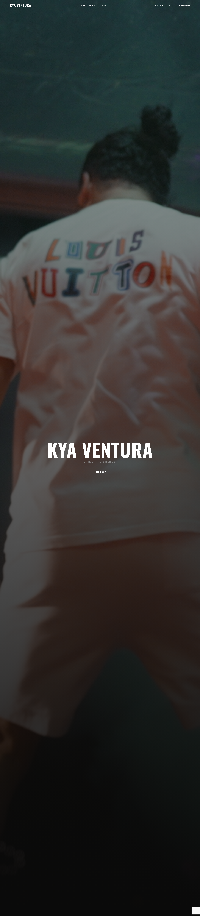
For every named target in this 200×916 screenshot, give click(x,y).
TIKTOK (171, 5)
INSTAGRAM (184, 5)
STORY (102, 5)
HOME (83, 5)
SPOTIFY (159, 5)
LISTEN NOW (100, 472)
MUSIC (92, 5)
